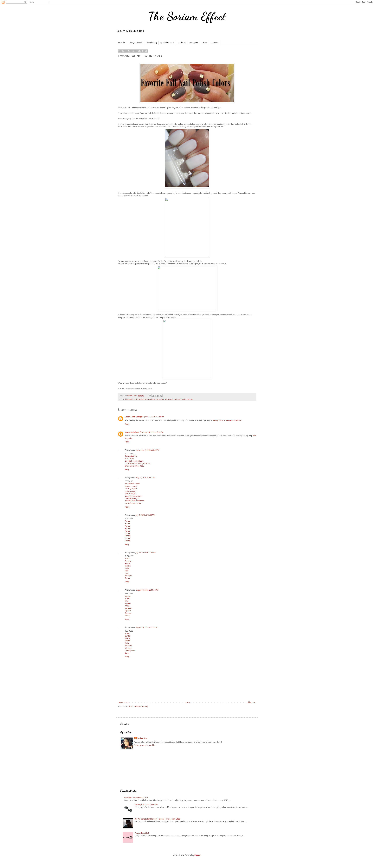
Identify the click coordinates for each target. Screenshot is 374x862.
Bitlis (127, 568)
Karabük (128, 608)
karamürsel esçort (132, 484)
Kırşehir (128, 603)
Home (187, 702)
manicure (151, 399)
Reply (127, 424)
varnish (190, 399)
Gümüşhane (130, 651)
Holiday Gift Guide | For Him (146, 805)
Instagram (193, 43)
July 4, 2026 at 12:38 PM (145, 515)
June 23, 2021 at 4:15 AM (154, 417)
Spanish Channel (167, 43)
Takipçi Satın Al (131, 456)
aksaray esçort (131, 489)
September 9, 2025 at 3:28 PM (147, 450)
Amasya (128, 561)
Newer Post (123, 702)
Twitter (204, 43)
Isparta (128, 611)
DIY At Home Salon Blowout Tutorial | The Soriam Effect (157, 819)
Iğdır (127, 573)
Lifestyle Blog (151, 43)
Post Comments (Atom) (138, 707)
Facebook (182, 43)
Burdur (127, 636)
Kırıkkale (128, 576)
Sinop (127, 616)
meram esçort (130, 491)
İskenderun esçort (132, 498)
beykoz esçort (130, 494)
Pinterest (214, 43)
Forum (127, 521)
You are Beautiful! (142, 833)
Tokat (127, 559)
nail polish (160, 399)
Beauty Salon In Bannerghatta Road (227, 420)
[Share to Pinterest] (161, 395)
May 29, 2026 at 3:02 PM (145, 478)
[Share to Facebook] (158, 395)
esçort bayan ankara (133, 496)
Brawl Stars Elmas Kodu (134, 466)
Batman (128, 613)
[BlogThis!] (152, 395)
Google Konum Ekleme (134, 461)
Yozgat (127, 596)
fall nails (144, 399)
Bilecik (127, 564)
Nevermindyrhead (132, 432)
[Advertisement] (135, 769)
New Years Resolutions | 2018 (136, 798)
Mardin (128, 566)
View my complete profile (144, 745)
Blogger (197, 855)
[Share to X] (155, 395)
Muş (126, 601)
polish (184, 399)
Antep (127, 606)
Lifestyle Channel (135, 43)
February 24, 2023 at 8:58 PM (151, 432)
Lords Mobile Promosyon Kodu (137, 463)
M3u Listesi (129, 458)
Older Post (251, 702)
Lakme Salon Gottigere (134, 417)
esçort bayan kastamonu (135, 501)
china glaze (129, 399)
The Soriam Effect (187, 16)
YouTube (121, 43)
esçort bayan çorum (133, 503)
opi (179, 399)
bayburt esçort (131, 486)
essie (136, 399)
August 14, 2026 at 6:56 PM (146, 627)
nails (176, 399)
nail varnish (169, 399)
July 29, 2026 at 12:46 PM (146, 552)
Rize (126, 571)
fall (139, 399)
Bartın (127, 578)
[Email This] (150, 395)
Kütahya (128, 648)
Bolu (127, 653)
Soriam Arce (142, 738)
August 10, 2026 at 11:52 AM (147, 590)
